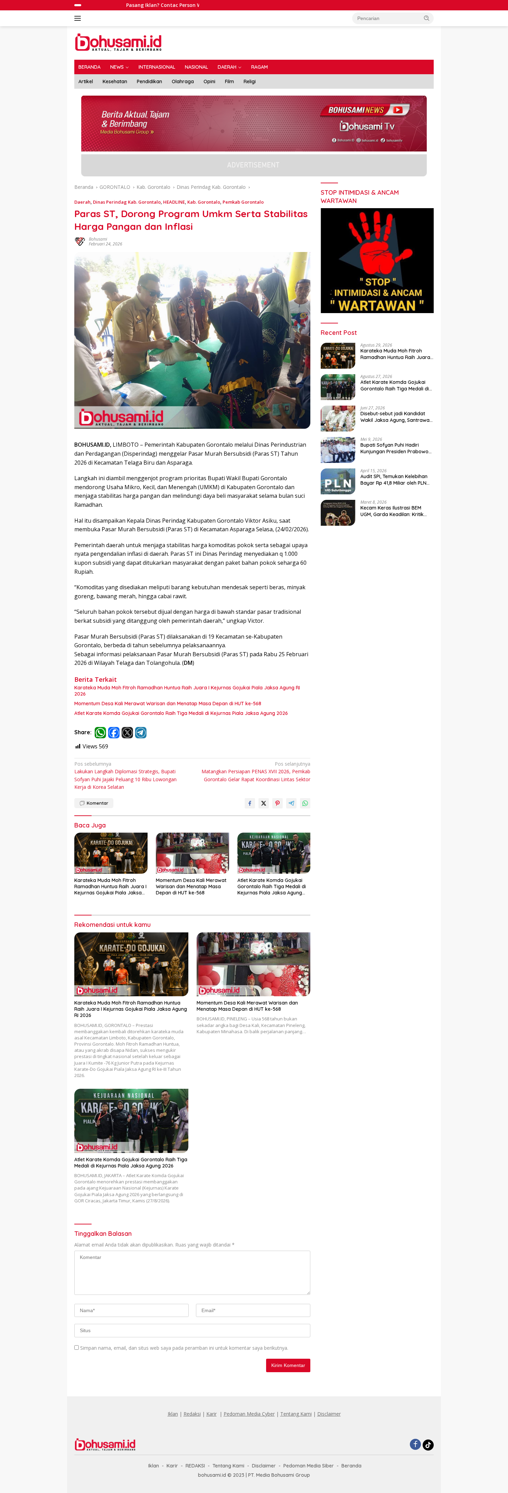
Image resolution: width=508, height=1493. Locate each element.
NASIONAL (196, 67)
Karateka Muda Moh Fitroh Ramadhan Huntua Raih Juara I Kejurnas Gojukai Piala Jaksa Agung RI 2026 (187, 691)
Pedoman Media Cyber (249, 1413)
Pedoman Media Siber (308, 1466)
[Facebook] (415, 1445)
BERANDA (89, 67)
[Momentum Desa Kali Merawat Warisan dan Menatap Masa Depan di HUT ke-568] (192, 853)
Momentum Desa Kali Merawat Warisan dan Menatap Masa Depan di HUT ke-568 (167, 703)
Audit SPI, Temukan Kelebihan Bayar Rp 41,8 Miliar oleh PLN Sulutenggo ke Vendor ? (393, 479)
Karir (211, 1413)
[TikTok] (428, 1445)
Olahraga (183, 81)
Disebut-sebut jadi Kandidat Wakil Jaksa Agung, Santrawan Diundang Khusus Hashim (396, 416)
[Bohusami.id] (118, 42)
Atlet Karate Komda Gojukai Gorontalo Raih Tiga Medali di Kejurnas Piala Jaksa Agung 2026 (181, 713)
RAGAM (259, 67)
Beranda (351, 1466)
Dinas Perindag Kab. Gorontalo (127, 202)
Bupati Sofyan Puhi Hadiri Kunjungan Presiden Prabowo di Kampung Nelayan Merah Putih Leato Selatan (394, 448)
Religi (250, 81)
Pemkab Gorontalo (243, 202)
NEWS (117, 67)
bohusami (98, 239)
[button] (427, 17)
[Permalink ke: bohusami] (79, 241)
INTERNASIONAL (157, 67)
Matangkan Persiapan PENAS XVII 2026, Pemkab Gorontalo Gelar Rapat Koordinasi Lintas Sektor (255, 771)
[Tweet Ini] (263, 803)
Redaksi (192, 1413)
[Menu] (79, 18)
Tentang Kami (296, 1413)
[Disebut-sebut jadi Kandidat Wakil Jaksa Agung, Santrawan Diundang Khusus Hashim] (338, 419)
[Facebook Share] (250, 803)
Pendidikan (149, 81)
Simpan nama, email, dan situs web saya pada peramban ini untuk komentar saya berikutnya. (184, 1348)
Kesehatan (115, 81)
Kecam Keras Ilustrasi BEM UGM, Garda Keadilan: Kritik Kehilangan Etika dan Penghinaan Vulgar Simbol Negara (392, 511)
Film (229, 81)
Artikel (85, 81)
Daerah (82, 202)
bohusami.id (212, 1475)
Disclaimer (329, 1413)
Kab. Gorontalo (203, 202)
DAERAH (227, 67)
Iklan (173, 1413)
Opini (209, 81)
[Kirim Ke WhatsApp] (305, 803)
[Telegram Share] (291, 803)
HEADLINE (174, 202)
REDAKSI (195, 1466)
